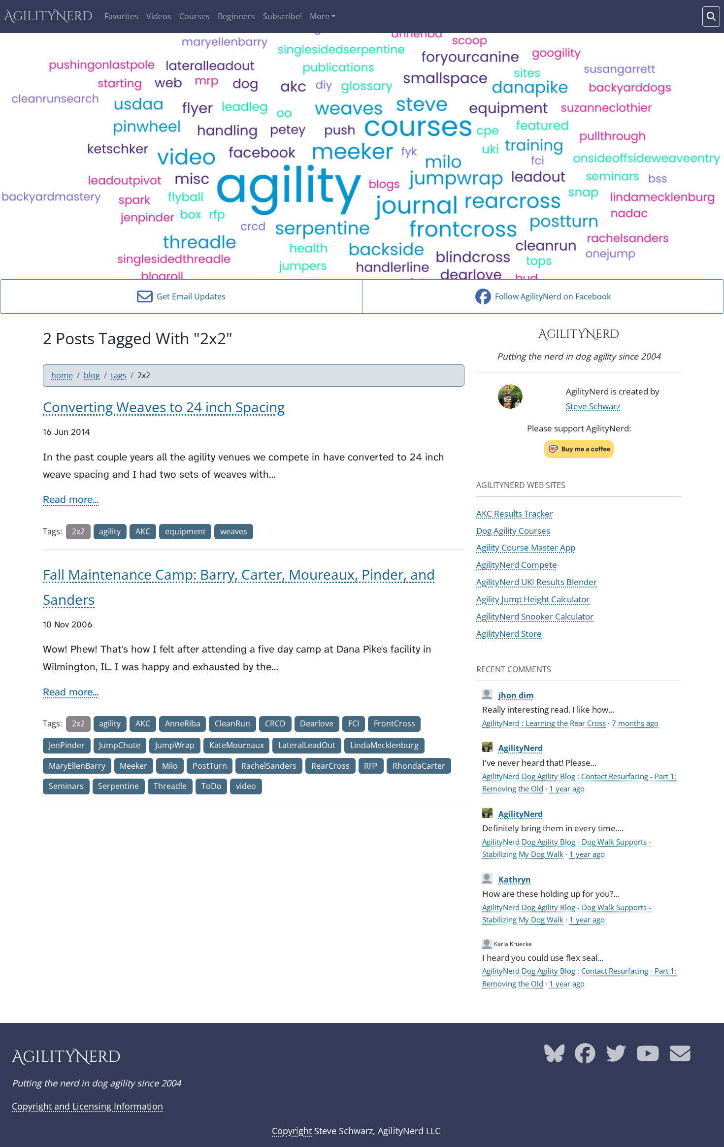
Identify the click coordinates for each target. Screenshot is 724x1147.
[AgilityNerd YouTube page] (647, 1057)
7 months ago (635, 723)
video (246, 786)
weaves (233, 531)
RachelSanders (268, 765)
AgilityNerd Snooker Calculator (534, 616)
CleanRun (232, 723)
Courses (194, 16)
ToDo (211, 786)
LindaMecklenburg (384, 745)
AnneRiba (182, 723)
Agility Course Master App (525, 547)
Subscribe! (282, 16)
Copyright (292, 1131)
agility (110, 531)
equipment (185, 531)
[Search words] (711, 16)
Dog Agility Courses (513, 530)
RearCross (330, 765)
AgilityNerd (48, 16)
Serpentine (118, 786)
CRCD (275, 723)
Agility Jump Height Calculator (533, 599)
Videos (158, 16)
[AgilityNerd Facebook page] (585, 1057)
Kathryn (514, 879)
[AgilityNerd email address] (680, 1057)
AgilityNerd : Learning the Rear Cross (544, 723)
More (319, 16)
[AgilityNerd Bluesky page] (554, 1057)
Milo (170, 765)
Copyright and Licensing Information (87, 1106)
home (62, 375)
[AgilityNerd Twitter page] (616, 1057)
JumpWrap (175, 745)
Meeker (133, 765)
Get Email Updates (189, 296)
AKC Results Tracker (514, 513)
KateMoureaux (236, 745)
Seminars (66, 786)
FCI (353, 723)
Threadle (170, 786)
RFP (371, 765)
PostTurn (210, 765)
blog (92, 375)
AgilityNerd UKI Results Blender (536, 582)
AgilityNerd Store (509, 633)
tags (119, 375)
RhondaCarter (419, 765)
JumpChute (119, 745)
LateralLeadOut (306, 745)
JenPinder (67, 745)
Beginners (236, 16)
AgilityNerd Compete (516, 564)
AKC (142, 531)
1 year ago (567, 788)
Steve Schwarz (593, 406)
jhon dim (516, 695)
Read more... (71, 499)
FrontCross (394, 723)
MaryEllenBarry (77, 765)
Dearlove (316, 723)
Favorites (121, 16)
